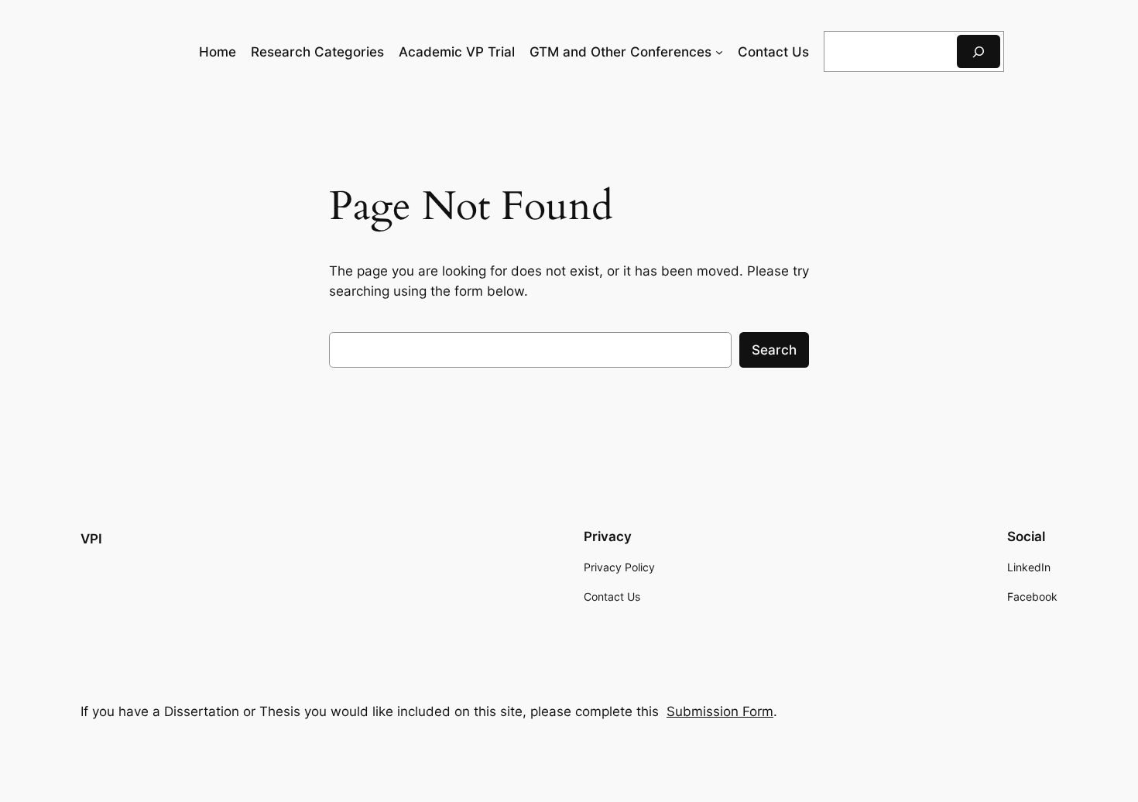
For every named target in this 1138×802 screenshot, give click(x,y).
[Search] (978, 51)
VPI (91, 539)
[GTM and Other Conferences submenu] (719, 52)
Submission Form (720, 711)
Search (774, 350)
